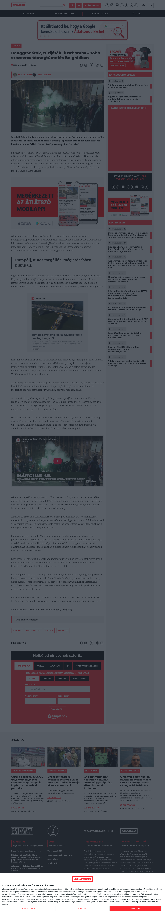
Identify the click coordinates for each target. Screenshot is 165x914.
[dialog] (82, 893)
